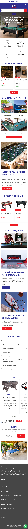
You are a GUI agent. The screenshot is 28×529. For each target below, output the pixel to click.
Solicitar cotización (7, 328)
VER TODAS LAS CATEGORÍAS (14, 137)
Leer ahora (9, 411)
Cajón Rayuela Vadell (5, 79)
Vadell (2, 80)
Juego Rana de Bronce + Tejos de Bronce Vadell (21, 80)
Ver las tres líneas (7, 188)
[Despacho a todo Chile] (20, 53)
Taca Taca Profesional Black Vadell (20, 212)
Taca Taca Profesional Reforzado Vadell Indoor (6, 212)
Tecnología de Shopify (14, 526)
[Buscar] (25, 10)
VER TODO (14, 92)
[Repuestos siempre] (20, 43)
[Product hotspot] (19, 244)
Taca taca (9, 394)
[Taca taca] (10, 385)
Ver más (13, 416)
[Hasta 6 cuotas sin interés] (7, 53)
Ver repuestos (6, 287)
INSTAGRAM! (18, 421)
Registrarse (21, 435)
